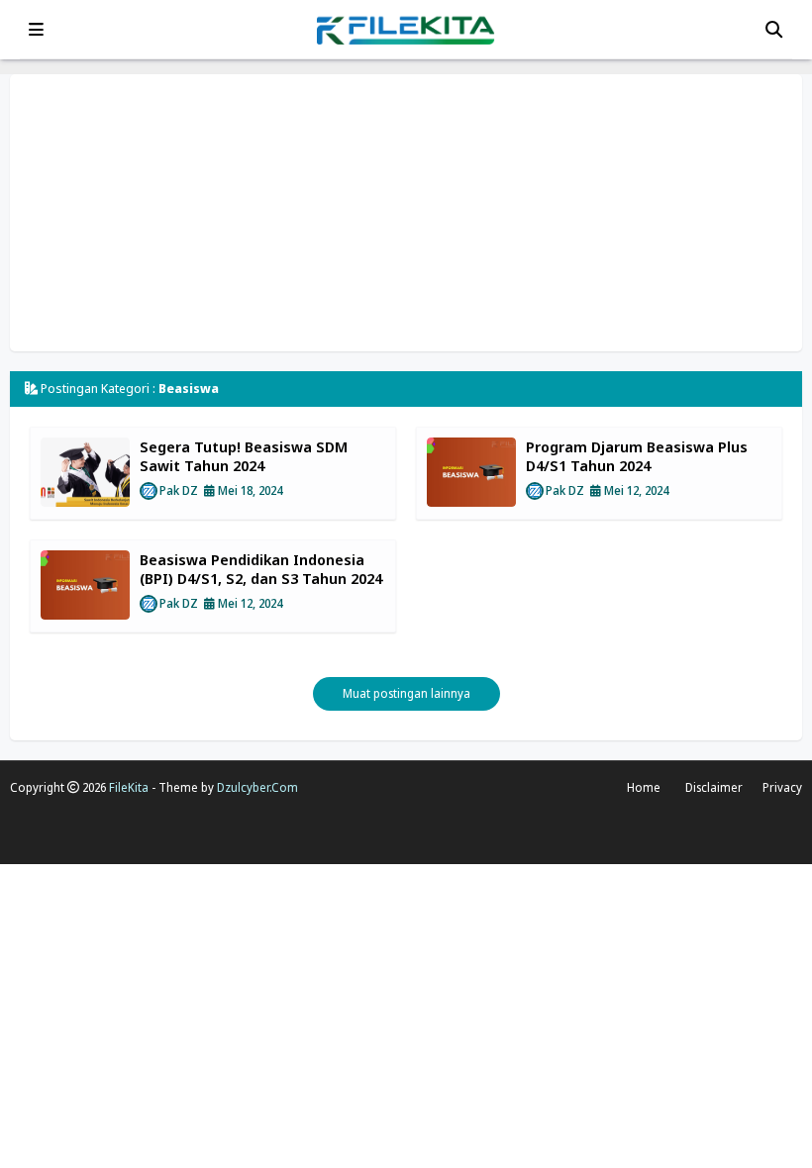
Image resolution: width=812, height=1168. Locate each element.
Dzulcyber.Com (257, 787)
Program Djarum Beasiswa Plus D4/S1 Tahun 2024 (637, 456)
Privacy (782, 787)
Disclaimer (714, 787)
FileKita (129, 787)
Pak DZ (178, 490)
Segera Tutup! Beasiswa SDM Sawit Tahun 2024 (244, 456)
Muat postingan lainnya (406, 693)
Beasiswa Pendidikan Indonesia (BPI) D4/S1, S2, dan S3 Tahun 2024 (261, 569)
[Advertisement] (406, 212)
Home (643, 787)
